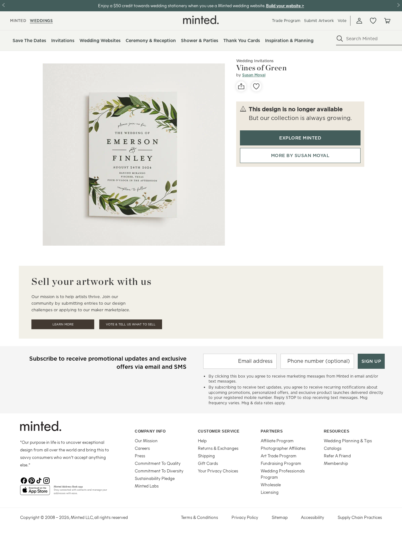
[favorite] (256, 86)
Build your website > (285, 5)
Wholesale (271, 485)
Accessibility (312, 517)
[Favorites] (373, 21)
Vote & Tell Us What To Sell (130, 324)
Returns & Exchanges (218, 448)
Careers (142, 448)
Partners (272, 431)
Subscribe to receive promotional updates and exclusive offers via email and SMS (108, 362)
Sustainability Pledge (155, 478)
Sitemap (280, 517)
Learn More (62, 324)
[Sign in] (359, 21)
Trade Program (286, 20)
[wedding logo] (201, 19)
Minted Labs (147, 486)
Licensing (270, 492)
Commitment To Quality (158, 463)
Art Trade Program (278, 456)
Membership (336, 463)
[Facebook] (24, 480)
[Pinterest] (31, 480)
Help (202, 441)
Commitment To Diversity (159, 471)
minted (18, 20)
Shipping (206, 456)
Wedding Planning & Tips (348, 441)
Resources (337, 431)
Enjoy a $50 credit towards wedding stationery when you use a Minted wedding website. (181, 5)
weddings (41, 20)
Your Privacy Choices (218, 471)
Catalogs (332, 448)
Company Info (150, 431)
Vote (342, 20)
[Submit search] (340, 38)
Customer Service (219, 431)
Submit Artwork (319, 20)
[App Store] (35, 492)
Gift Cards (208, 463)
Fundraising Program (281, 463)
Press (140, 456)
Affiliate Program (277, 441)
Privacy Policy (244, 517)
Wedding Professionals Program (283, 474)
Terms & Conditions (199, 517)
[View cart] (387, 21)
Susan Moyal (253, 75)
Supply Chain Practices (360, 517)
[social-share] (241, 86)
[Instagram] (46, 480)
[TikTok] (39, 480)
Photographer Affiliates (283, 448)
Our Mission (146, 441)
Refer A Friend (337, 456)
